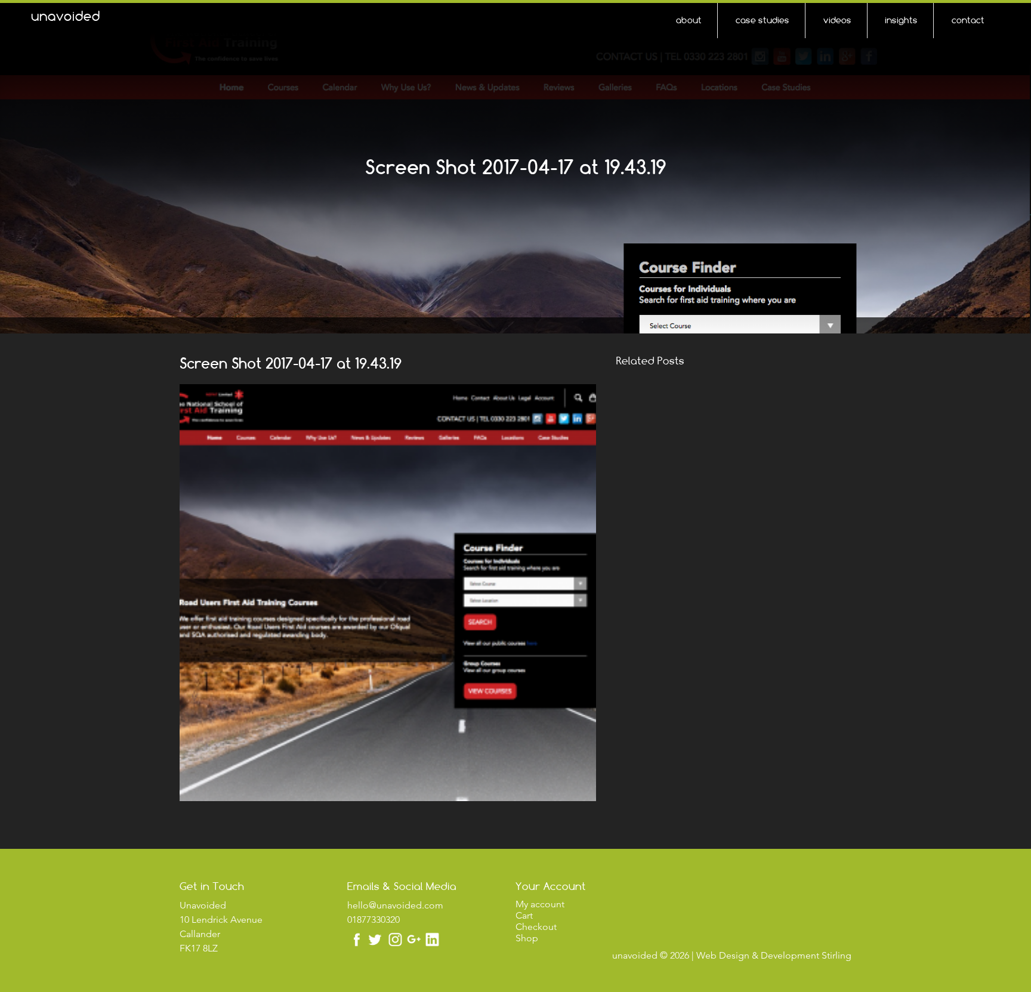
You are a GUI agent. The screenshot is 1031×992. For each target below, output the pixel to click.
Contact (968, 20)
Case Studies (762, 20)
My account (540, 904)
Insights (901, 20)
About (689, 20)
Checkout (536, 926)
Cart (524, 915)
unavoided (65, 16)
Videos (837, 20)
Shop (527, 938)
